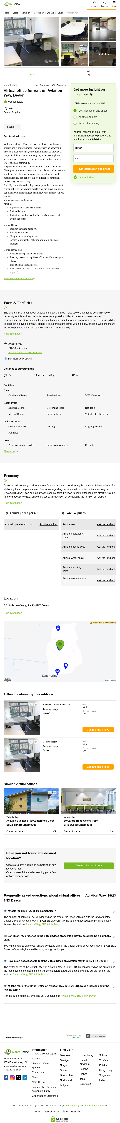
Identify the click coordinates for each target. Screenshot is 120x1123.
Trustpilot (75, 189)
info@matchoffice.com (15, 1066)
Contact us (38, 1072)
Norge (63, 1065)
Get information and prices (93, 110)
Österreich (85, 1084)
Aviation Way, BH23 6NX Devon (43, 924)
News (35, 1077)
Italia (82, 1079)
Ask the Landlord (87, 117)
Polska (103, 1065)
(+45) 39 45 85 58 (13, 1069)
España (84, 1069)
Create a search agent (44, 1053)
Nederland (66, 1080)
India (102, 1080)
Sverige (64, 1060)
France (83, 1074)
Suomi (63, 1070)
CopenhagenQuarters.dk (45, 1096)
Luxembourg (86, 1055)
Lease (15, 13)
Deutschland (67, 1075)
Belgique (65, 1085)
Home (6, 13)
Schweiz (104, 1055)
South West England (45, 13)
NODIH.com (38, 1082)
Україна (103, 1060)
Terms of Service (92, 1105)
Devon (60, 13)
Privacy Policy (72, 1105)
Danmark (65, 1055)
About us (37, 1058)
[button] (30, 705)
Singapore (105, 1075)
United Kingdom (85, 1062)
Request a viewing (88, 123)
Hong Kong (105, 1070)
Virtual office (27, 13)
